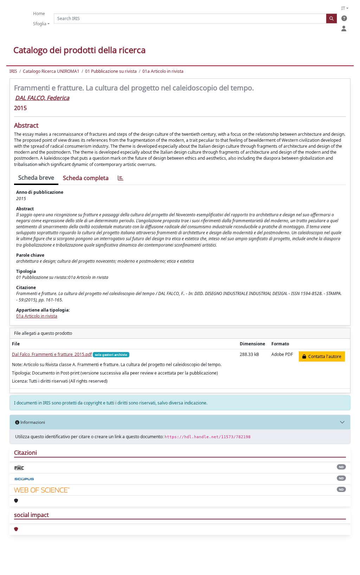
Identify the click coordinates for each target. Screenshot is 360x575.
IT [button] (343, 8)
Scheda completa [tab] (86, 178)
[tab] (120, 178)
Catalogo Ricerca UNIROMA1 (51, 71)
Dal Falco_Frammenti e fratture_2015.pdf (52, 354)
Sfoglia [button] (39, 24)
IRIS (13, 71)
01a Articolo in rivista (163, 71)
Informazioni (32, 422)
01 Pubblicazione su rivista (111, 71)
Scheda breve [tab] (36, 177)
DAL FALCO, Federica (42, 98)
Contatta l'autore (323, 356)
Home (39, 14)
